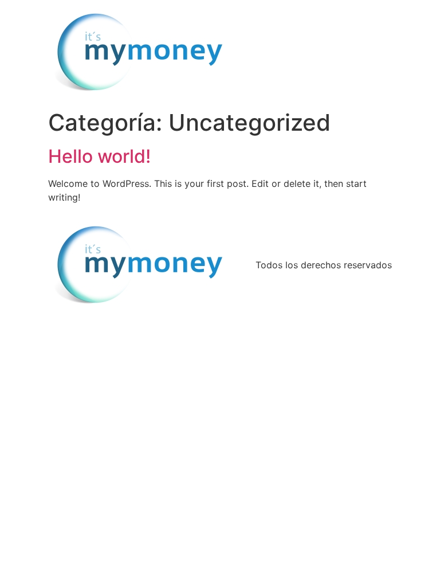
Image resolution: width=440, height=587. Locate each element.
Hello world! (99, 156)
